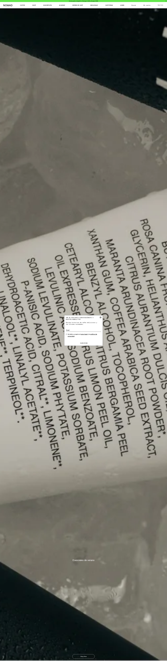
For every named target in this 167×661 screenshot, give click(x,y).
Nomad (8, 5)
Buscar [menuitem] (134, 5)
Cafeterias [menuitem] (109, 5)
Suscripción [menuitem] (47, 5)
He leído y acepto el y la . (82, 335)
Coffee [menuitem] (22, 5)
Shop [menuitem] (34, 5)
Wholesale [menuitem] (94, 5)
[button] (100, 317)
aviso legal (84, 334)
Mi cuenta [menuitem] (147, 5)
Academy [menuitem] (62, 5)
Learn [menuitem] (122, 5)
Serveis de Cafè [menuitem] (77, 5)
